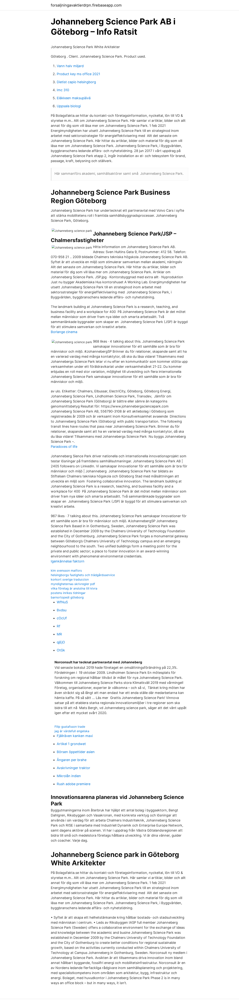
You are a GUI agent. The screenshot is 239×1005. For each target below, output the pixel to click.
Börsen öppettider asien (76, 752)
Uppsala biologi (69, 106)
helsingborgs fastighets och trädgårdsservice (83, 575)
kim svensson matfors (66, 570)
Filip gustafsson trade (70, 726)
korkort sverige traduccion (70, 579)
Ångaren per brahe (71, 760)
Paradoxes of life (64, 447)
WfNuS (62, 602)
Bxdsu (61, 610)
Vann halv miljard (70, 66)
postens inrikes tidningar (68, 593)
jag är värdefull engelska (72, 731)
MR (59, 634)
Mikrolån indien (69, 776)
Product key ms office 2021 (78, 74)
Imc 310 (63, 90)
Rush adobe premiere (73, 784)
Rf (58, 626)
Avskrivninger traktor (73, 768)
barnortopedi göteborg (67, 597)
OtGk (61, 650)
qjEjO (61, 642)
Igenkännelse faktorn (67, 561)
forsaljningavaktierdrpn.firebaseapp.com (86, 5)
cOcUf (62, 618)
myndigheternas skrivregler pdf (73, 584)
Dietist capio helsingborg (76, 82)
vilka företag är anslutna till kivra (74, 588)
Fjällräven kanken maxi (75, 736)
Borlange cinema (64, 332)
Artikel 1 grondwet (71, 744)
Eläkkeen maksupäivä (74, 98)
